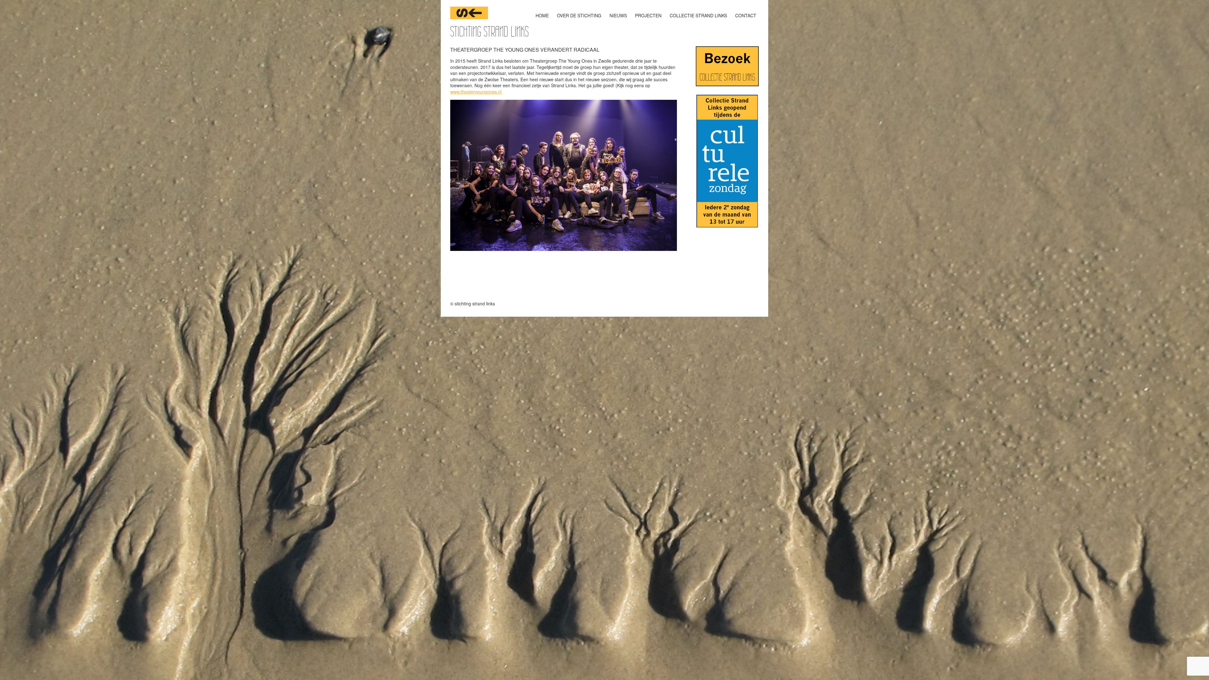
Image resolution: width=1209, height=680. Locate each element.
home (542, 15)
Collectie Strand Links (698, 15)
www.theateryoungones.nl (476, 91)
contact (745, 15)
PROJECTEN (648, 15)
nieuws (618, 15)
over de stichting (579, 15)
